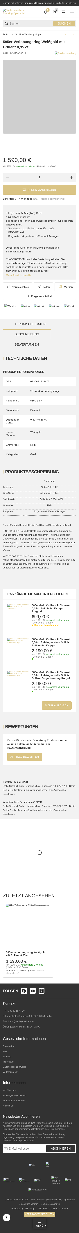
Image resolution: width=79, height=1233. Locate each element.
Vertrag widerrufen (39, 1214)
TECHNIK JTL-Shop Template (53, 1208)
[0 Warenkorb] (63, 12)
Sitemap (7, 1056)
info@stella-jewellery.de (22, 1021)
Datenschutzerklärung (54, 1134)
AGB (5, 1051)
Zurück (6, 34)
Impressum (8, 1061)
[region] (39, 34)
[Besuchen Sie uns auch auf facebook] (24, 991)
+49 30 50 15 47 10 (15, 1011)
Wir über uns (9, 1090)
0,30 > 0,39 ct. (38, 419)
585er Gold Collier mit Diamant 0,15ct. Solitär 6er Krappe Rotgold (51, 608)
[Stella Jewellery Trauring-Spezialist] (16, 11)
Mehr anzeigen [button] (57, 705)
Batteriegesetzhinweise (14, 1067)
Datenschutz (9, 1046)
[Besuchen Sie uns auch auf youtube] (33, 991)
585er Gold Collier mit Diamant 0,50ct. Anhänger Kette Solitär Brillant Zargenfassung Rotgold (51, 675)
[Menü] (72, 12)
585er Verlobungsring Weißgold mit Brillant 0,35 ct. (26, 954)
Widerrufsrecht (10, 1072)
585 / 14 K (36, 400)
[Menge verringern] (7, 177)
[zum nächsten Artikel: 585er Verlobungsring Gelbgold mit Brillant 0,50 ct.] (73, 34)
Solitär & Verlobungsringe (28, 34)
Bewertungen (27, 344)
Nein (33, 444)
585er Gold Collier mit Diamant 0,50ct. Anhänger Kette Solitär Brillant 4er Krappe (51, 642)
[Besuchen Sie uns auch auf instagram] (41, 991)
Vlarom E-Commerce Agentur (45, 1204)
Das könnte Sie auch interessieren (37, 594)
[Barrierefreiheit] (6, 1217)
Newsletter (8, 1105)
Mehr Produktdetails (18, 275)
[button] (28, 926)
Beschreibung (27, 334)
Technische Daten (30, 324)
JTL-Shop (30, 1208)
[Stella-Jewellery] (65, 53)
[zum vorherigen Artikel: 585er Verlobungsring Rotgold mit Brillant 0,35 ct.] (66, 34)
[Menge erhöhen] (71, 177)
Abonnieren (61, 1148)
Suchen (64, 23)
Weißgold (35, 432)
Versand (71, 1200)
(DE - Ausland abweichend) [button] (49, 198)
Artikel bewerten (24, 756)
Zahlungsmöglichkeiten (14, 1095)
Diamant (35, 410)
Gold (33, 454)
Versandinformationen (14, 1100)
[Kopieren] (26, 53)
